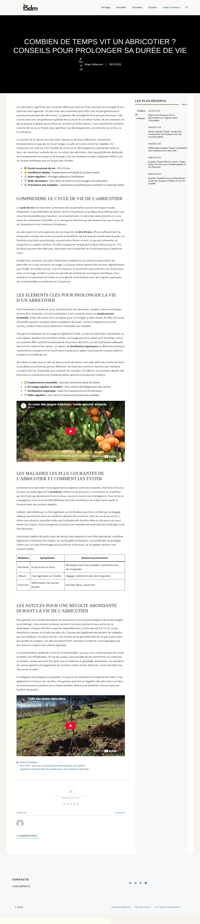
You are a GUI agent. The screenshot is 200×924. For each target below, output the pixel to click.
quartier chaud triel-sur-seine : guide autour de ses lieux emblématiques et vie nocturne (167, 164)
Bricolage (105, 7)
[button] (185, 7)
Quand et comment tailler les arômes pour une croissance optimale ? (54, 768)
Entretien (152, 7)
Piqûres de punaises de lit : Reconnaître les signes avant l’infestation (162, 118)
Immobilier (121, 7)
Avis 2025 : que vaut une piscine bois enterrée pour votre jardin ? (53, 765)
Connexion (120, 812)
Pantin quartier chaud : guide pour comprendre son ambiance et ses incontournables (165, 134)
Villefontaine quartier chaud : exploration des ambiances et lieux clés (167, 149)
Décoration (137, 7)
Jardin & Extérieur (171, 7)
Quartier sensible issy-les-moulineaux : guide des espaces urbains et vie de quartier (167, 181)
